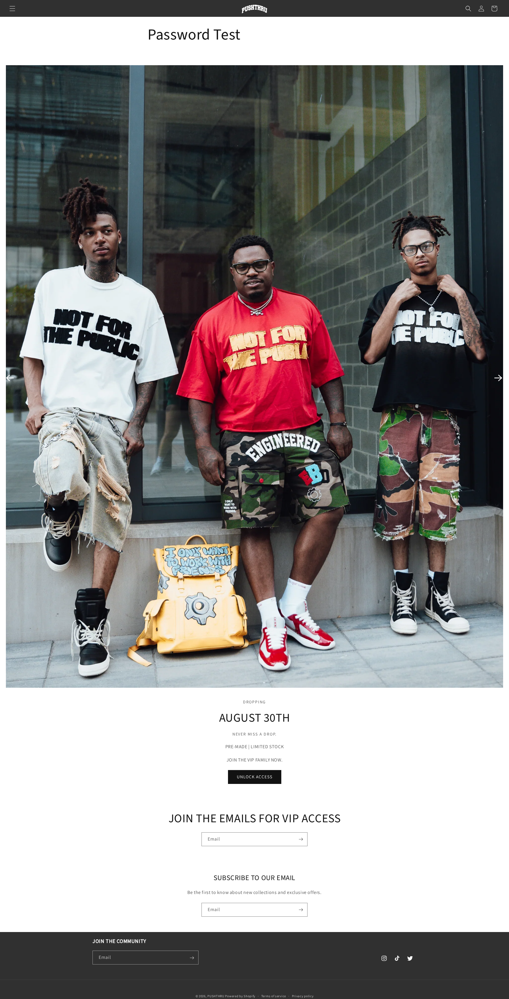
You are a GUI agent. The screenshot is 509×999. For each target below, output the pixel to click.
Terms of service (273, 996)
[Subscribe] (300, 839)
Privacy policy (303, 996)
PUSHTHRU (215, 996)
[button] (12, 8)
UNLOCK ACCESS (254, 777)
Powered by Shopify (240, 996)
